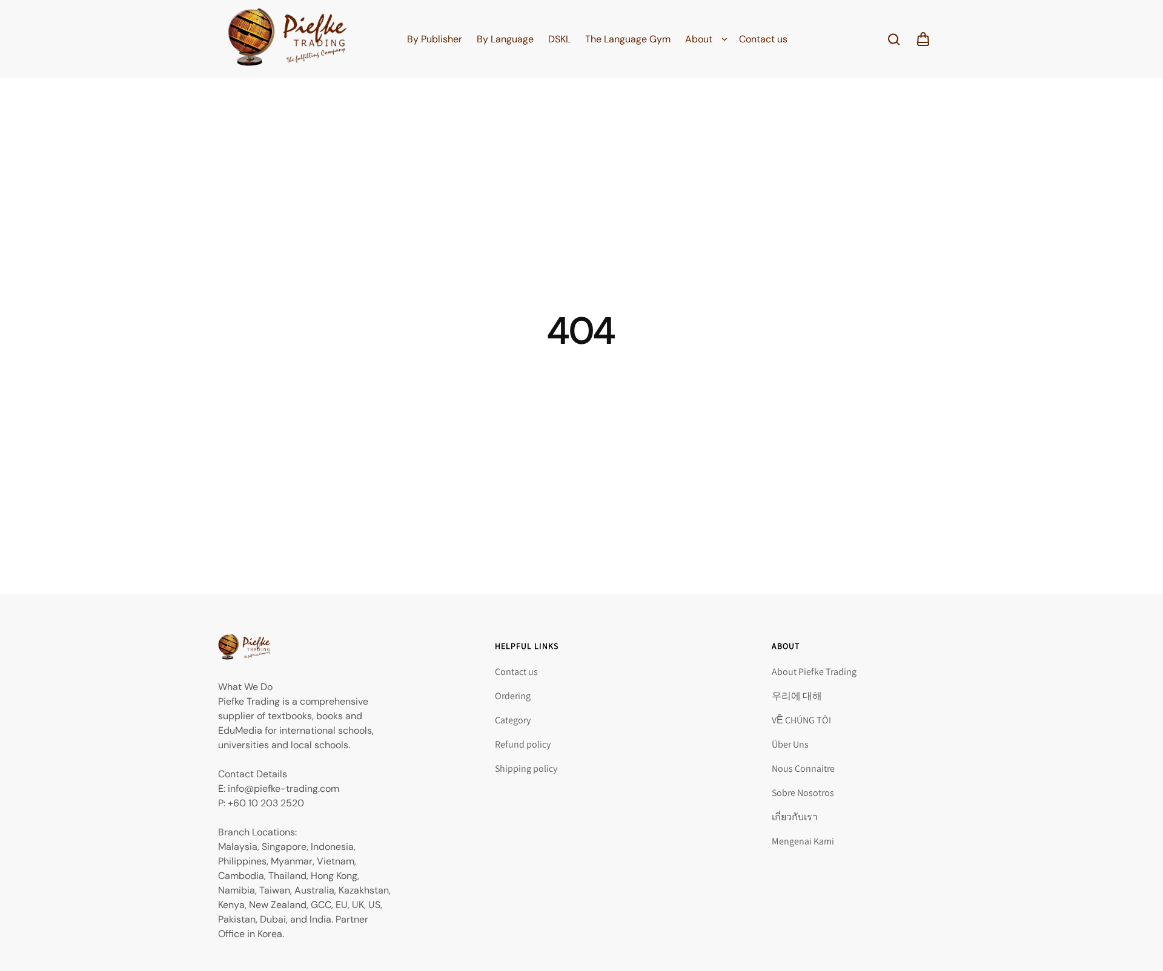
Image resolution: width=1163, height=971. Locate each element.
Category (513, 720)
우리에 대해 (797, 696)
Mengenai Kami (803, 841)
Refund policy (523, 744)
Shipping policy (526, 768)
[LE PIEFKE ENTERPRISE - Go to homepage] (287, 39)
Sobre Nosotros (803, 792)
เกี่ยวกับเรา (795, 817)
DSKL (559, 39)
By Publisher (434, 39)
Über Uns (790, 744)
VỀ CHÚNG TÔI (801, 720)
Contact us (763, 39)
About (698, 39)
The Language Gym (628, 39)
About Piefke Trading (814, 671)
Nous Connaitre (803, 768)
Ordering (513, 696)
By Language (505, 39)
